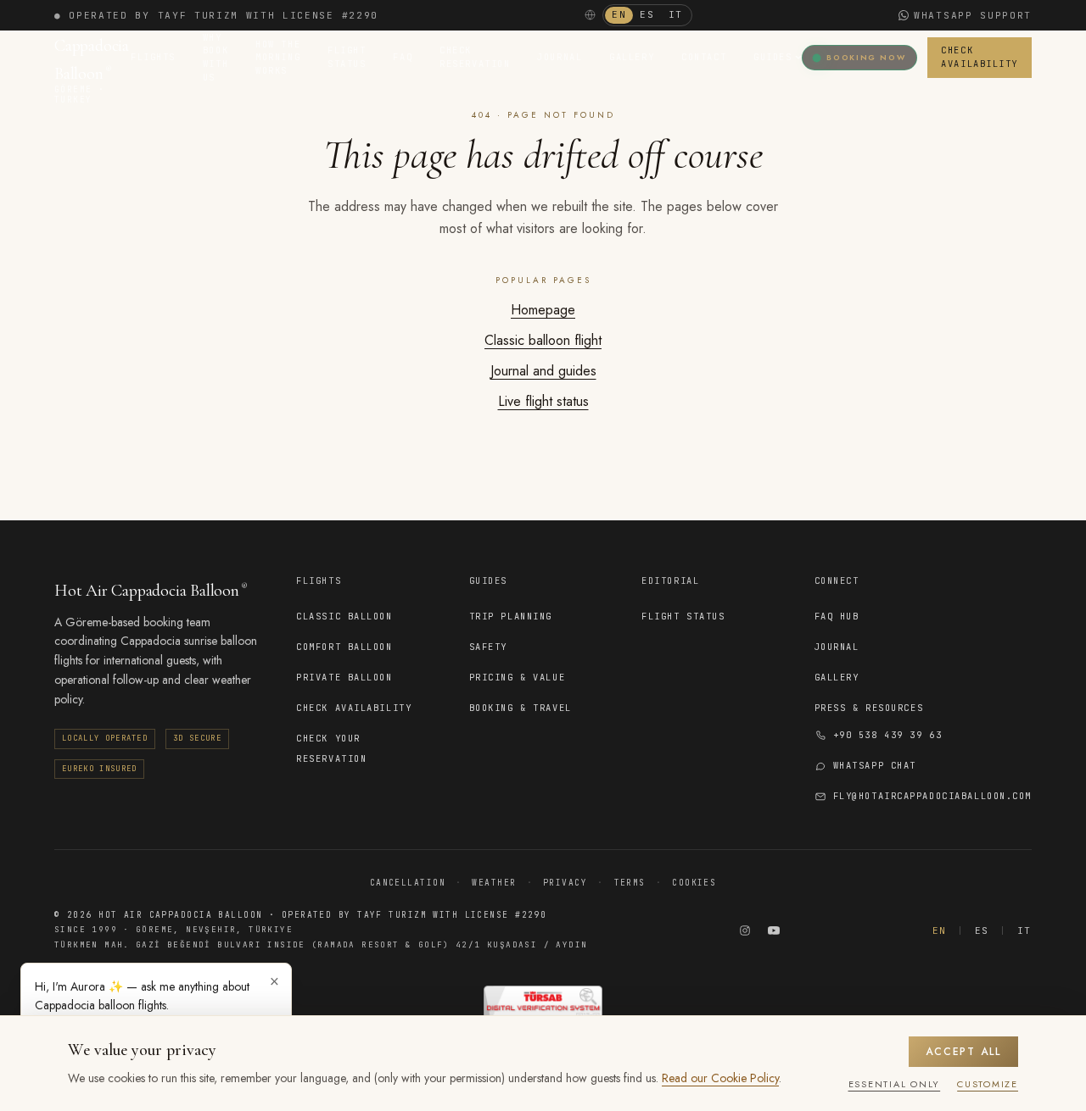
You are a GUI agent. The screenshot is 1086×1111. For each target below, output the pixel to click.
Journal (559, 57)
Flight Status (346, 56)
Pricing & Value (517, 677)
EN (619, 14)
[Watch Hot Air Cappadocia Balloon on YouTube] (774, 930)
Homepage (543, 309)
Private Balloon (344, 677)
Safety (488, 647)
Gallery (631, 57)
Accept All (963, 1051)
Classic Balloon (344, 616)
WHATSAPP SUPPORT (973, 15)
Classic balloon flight (543, 340)
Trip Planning (510, 616)
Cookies (694, 882)
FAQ (402, 57)
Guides (772, 57)
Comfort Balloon (344, 647)
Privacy (565, 882)
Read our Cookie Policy (720, 1077)
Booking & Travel (520, 708)
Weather (494, 882)
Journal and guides (543, 371)
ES (647, 14)
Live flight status (543, 401)
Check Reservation (474, 56)
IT (676, 14)
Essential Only (894, 1084)
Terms (630, 882)
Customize (987, 1084)
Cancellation (407, 882)
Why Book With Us (215, 57)
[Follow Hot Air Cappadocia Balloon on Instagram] (745, 930)
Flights (153, 57)
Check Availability (979, 56)
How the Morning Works (277, 57)
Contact (703, 57)
